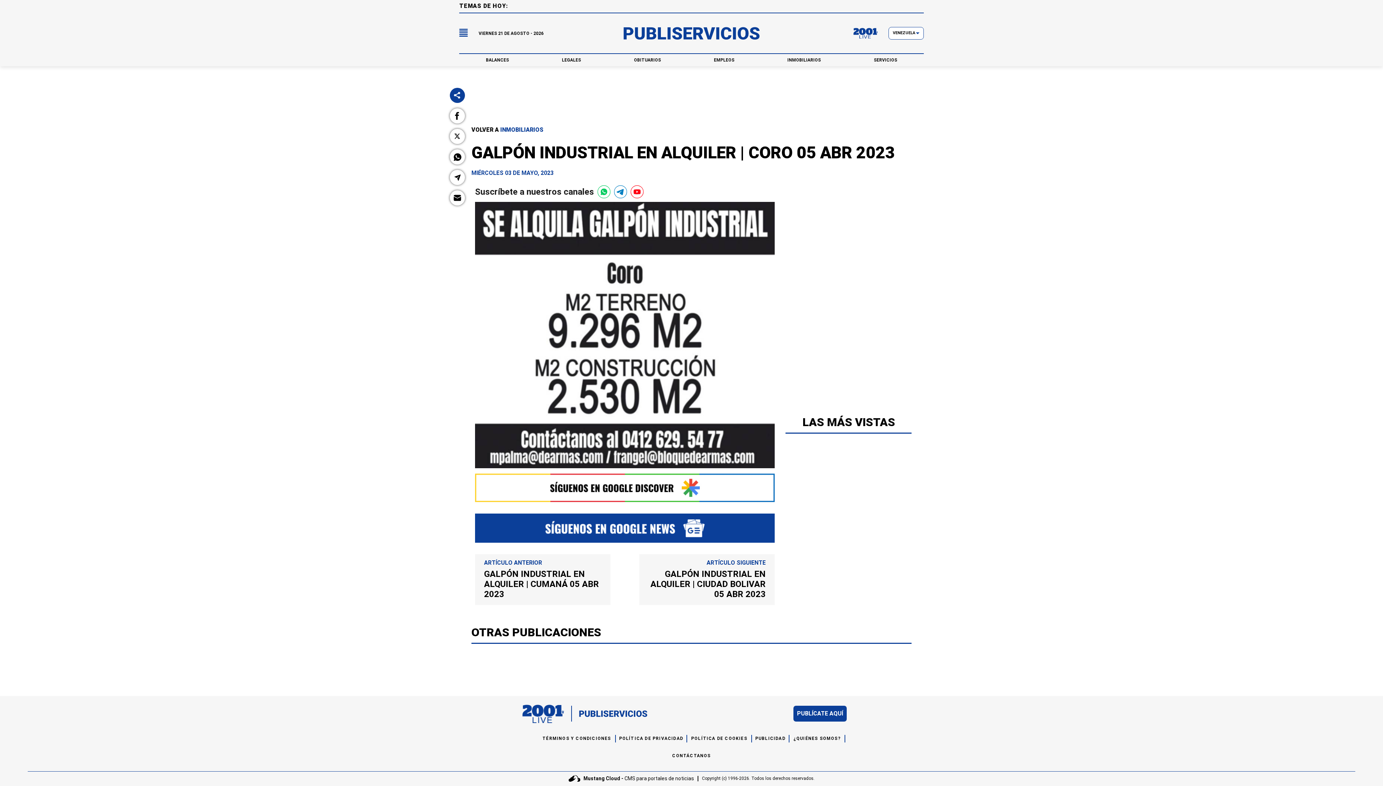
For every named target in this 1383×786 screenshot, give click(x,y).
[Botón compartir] (457, 95)
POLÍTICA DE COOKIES (719, 738)
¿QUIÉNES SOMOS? (817, 738)
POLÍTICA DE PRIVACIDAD (651, 738)
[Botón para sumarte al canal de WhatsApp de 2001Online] (603, 191)
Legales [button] (571, 60)
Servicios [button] (885, 60)
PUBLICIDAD (770, 738)
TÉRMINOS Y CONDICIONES (576, 738)
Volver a (507, 129)
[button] (457, 115)
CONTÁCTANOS (691, 755)
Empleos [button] (724, 60)
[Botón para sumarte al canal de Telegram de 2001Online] (620, 191)
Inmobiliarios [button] (804, 60)
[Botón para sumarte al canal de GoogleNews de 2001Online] (625, 528)
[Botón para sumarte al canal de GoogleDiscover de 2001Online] (625, 488)
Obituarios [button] (647, 60)
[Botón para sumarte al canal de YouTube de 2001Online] (637, 191)
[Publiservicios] (691, 33)
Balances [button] (497, 60)
